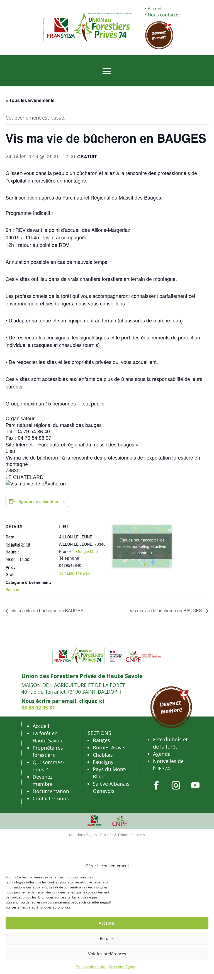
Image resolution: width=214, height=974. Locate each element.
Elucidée (106, 834)
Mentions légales (122, 966)
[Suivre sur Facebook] (156, 785)
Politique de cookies (91, 966)
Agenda (162, 753)
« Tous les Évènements (30, 100)
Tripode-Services (131, 834)
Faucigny (103, 762)
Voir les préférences (107, 953)
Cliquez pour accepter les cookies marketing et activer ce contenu (142, 546)
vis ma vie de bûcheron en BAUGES (47, 610)
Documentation (51, 791)
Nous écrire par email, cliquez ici (62, 701)
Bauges (12, 589)
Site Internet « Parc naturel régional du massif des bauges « (73, 444)
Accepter (107, 923)
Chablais (103, 754)
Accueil (155, 9)
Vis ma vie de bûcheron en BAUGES (166, 610)
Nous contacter (164, 15)
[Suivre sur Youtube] (195, 785)
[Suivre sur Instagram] (175, 785)
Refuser (107, 938)
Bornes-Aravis (109, 747)
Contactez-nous (51, 798)
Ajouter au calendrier (38, 501)
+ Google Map (85, 551)
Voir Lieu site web (74, 573)
